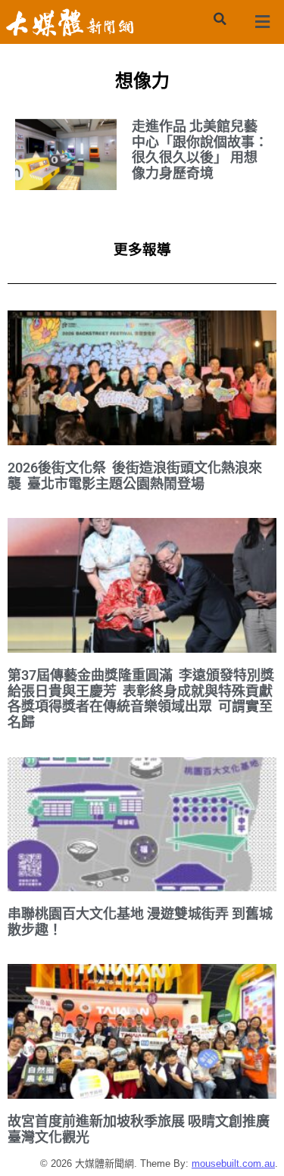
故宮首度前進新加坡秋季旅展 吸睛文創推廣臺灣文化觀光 (139, 1129)
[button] (220, 19)
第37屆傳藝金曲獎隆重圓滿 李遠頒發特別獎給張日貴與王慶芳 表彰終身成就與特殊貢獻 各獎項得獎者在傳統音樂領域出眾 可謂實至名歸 (142, 698)
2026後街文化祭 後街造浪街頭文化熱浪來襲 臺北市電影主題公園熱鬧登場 (135, 475)
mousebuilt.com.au (233, 1163)
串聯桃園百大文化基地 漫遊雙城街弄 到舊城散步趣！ (140, 921)
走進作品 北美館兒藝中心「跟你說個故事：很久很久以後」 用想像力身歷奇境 (200, 149)
